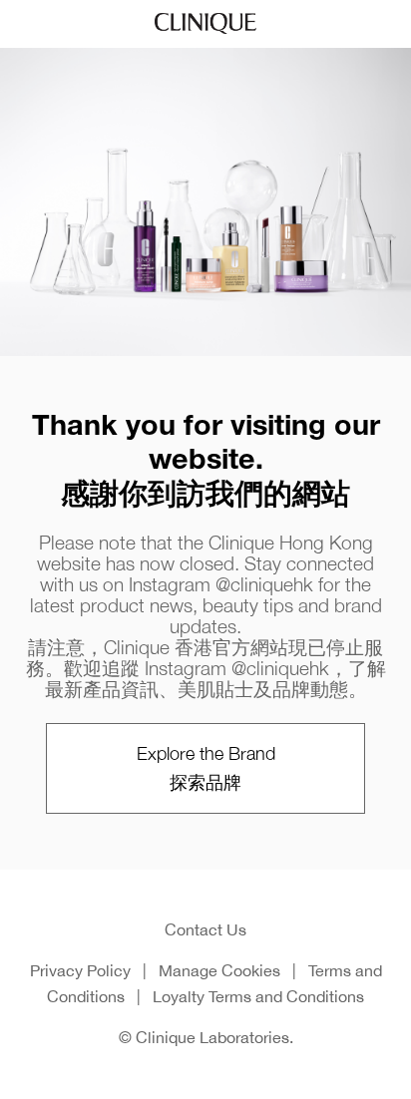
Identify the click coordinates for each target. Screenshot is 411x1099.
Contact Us (205, 929)
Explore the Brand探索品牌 (206, 767)
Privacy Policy (80, 970)
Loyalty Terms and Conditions (258, 996)
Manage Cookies (219, 970)
